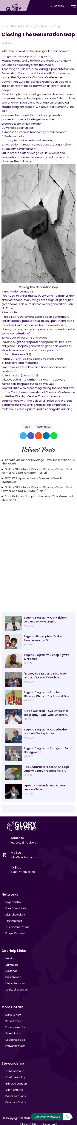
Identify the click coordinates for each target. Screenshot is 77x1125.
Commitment (14, 1071)
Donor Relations (15, 1096)
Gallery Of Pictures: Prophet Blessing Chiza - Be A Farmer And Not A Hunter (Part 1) (36, 489)
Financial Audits (15, 1102)
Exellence (11, 971)
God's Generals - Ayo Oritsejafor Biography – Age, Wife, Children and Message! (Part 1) (46, 713)
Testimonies (13, 921)
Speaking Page (15, 1040)
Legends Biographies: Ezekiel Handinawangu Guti (43, 638)
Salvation (11, 965)
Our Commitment (17, 927)
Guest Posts (13, 1033)
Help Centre (13, 902)
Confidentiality (15, 1077)
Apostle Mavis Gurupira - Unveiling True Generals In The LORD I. (38, 498)
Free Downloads (16, 908)
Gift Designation (16, 1083)
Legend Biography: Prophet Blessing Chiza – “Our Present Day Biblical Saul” (46, 694)
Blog (27, 426)
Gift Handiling (14, 1090)
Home (5, 26)
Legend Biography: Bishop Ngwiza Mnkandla (47, 657)
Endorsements (15, 1027)
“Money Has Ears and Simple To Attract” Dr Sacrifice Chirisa (45, 675)
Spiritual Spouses (16, 989)
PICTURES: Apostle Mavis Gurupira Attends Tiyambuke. (31, 480)
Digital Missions (15, 914)
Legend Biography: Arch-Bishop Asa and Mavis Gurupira (45, 619)
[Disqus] (38, 557)
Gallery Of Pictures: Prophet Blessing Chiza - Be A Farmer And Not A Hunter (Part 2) (36, 471)
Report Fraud (13, 1021)
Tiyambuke (17, 26)
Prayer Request (15, 933)
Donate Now (13, 1015)
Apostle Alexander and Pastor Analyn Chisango (44, 787)
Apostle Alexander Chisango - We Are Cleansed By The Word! (38, 461)
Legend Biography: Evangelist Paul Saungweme (47, 750)
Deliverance (13, 977)
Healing (10, 958)
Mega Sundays (15, 983)
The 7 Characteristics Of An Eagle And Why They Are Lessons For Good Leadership (47, 769)
